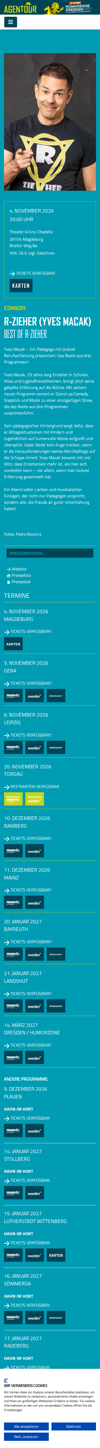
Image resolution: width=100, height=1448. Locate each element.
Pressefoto (21, 575)
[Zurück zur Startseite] (20, 7)
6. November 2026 (26, 714)
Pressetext (21, 581)
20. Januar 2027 (23, 921)
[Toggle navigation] (10, 22)
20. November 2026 (27, 766)
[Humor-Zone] (68, 7)
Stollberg (17, 1159)
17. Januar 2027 (23, 1338)
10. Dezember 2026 (27, 818)
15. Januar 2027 (23, 1213)
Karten (21, 285)
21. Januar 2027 (23, 973)
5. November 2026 (26, 663)
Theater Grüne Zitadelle (31, 231)
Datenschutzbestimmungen (74, 1375)
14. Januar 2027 (23, 1151)
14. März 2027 (21, 1025)
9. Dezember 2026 (25, 1089)
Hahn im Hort (18, 1109)
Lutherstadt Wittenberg (35, 1221)
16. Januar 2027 (23, 1276)
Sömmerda (17, 1283)
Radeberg (16, 1345)
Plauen (13, 1096)
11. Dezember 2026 (27, 870)
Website (18, 569)
